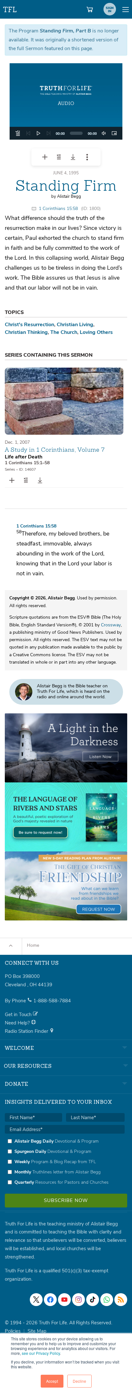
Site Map (37, 1331)
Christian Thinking (26, 332)
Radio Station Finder (27, 1031)
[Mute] (104, 133)
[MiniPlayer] (114, 133)
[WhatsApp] (106, 1299)
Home (33, 945)
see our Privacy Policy (41, 1353)
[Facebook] (50, 1299)
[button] (66, 101)
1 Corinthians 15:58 (58, 208)
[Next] (48, 133)
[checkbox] (65, 1161)
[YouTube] (64, 1299)
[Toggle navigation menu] (125, 9)
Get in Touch (19, 1014)
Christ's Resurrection (29, 324)
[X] (36, 1299)
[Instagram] (78, 1299)
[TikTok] (92, 1299)
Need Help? (18, 1023)
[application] (66, 133)
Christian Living (75, 324)
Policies (13, 1331)
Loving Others (96, 332)
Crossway (111, 625)
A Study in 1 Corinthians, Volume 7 (54, 449)
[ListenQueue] (18, 133)
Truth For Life (10, 8)
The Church (63, 332)
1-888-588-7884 (52, 1001)
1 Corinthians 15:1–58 (27, 463)
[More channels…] (120, 1299)
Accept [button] (52, 1381)
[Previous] (28, 133)
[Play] (38, 133)
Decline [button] (79, 1381)
